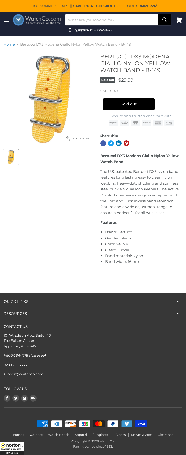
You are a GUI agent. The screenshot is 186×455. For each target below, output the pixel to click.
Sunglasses (101, 435)
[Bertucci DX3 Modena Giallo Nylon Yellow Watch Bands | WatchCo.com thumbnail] (11, 157)
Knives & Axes (141, 435)
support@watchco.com (23, 374)
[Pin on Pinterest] (126, 143)
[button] (12, 448)
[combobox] (111, 19)
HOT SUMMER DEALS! (50, 6)
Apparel (81, 435)
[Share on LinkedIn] (119, 143)
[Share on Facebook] (103, 143)
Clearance (165, 435)
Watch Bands (58, 435)
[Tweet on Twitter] (111, 143)
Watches (36, 435)
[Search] (164, 19)
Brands (18, 435)
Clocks (121, 435)
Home (9, 44)
